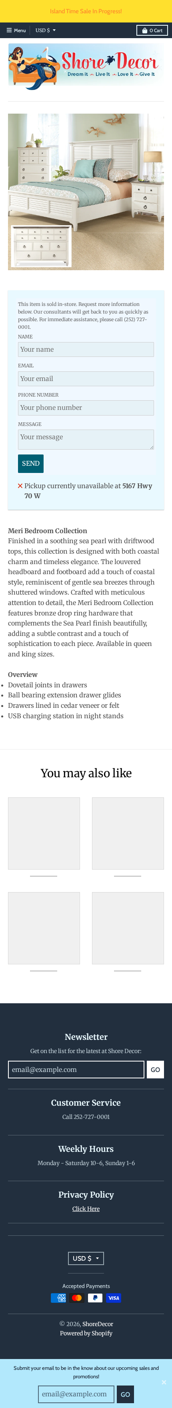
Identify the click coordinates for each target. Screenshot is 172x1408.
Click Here (86, 1208)
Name (25, 337)
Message (30, 424)
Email (26, 366)
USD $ (43, 30)
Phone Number (38, 395)
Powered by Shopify (86, 1333)
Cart (156, 30)
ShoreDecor (97, 1324)
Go (125, 1394)
